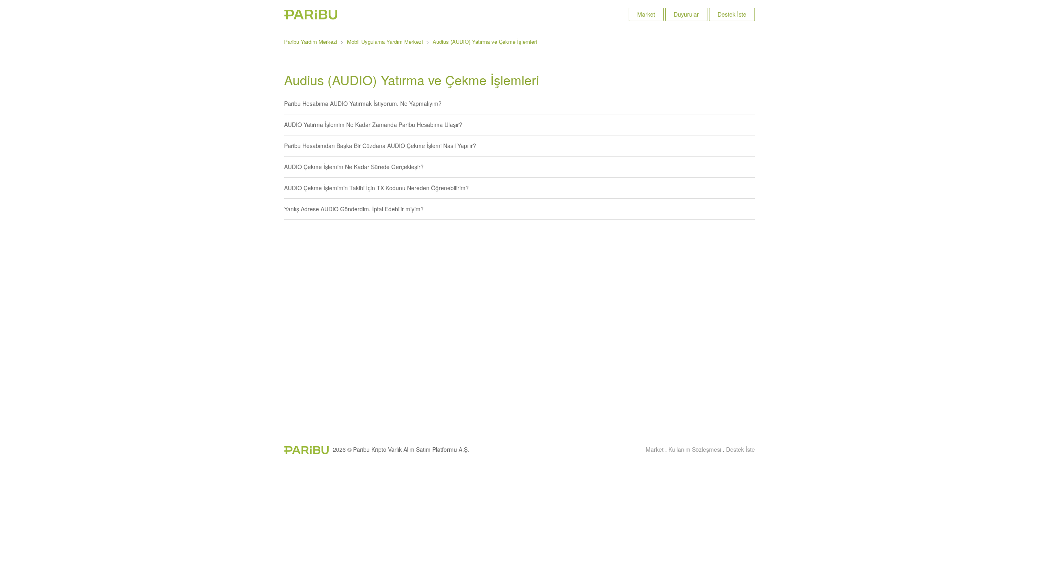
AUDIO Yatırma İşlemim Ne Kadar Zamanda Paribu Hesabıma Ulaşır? (373, 124)
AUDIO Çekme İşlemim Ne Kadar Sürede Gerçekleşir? (354, 167)
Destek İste (732, 14)
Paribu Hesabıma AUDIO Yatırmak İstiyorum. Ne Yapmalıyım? (363, 103)
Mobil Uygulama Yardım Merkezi (385, 41)
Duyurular (686, 14)
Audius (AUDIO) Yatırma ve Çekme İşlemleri (485, 41)
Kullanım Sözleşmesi (694, 449)
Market (646, 14)
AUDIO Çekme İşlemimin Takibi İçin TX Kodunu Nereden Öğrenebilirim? (376, 188)
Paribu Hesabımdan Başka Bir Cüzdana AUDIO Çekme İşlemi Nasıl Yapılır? (380, 146)
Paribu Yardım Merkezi (310, 41)
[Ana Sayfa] (310, 17)
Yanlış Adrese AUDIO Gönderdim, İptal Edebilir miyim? (354, 209)
